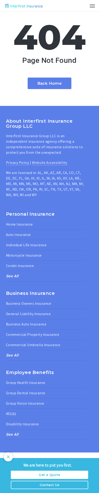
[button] (92, 5)
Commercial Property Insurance (32, 334)
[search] (83, 6)
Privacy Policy (17, 162)
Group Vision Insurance (25, 403)
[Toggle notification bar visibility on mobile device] (8, 456)
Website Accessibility (49, 162)
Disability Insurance (22, 424)
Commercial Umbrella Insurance (33, 344)
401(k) (11, 413)
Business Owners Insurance (28, 303)
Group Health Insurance (25, 382)
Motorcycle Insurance (24, 255)
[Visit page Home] (24, 6)
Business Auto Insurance (26, 324)
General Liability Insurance (28, 313)
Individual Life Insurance (26, 245)
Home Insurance (19, 224)
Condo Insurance (20, 265)
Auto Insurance (18, 234)
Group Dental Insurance (25, 393)
